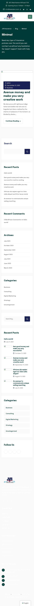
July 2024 (7, 241)
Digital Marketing (10, 296)
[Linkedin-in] (11, 500)
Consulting (7, 291)
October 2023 (8, 245)
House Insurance (7, 548)
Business (10, 88)
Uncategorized (9, 305)
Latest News (6, 524)
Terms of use (26, 594)
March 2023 (8, 268)
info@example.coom (12, 9)
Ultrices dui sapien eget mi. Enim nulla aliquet (20, 372)
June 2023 (7, 263)
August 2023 (8, 254)
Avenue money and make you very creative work (16, 96)
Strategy (7, 300)
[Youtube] (30, 9)
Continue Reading (12, 121)
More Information (12, 584)
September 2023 (9, 250)
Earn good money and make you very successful (21, 348)
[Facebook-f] (20, 9)
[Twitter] (23, 9)
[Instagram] (27, 9)
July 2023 (7, 259)
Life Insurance (6, 544)
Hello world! (8, 173)
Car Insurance (6, 552)
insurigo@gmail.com (13, 580)
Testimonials (6, 517)
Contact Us (6, 528)
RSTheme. (26, 597)
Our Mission (5, 521)
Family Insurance (7, 555)
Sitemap (7, 594)
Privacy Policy (16, 594)
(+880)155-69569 (11, 576)
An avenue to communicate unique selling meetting (21, 383)
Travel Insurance (7, 541)
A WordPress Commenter (12, 220)
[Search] (27, 319)
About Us (5, 513)
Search (8, 144)
